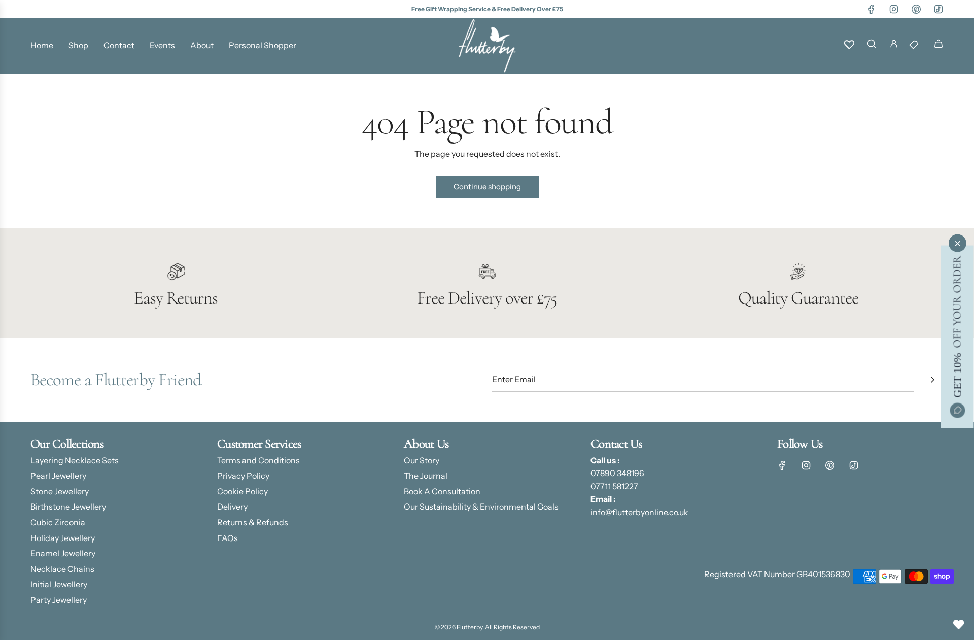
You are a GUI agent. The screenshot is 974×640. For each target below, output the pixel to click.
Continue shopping (487, 186)
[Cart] (938, 45)
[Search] (871, 45)
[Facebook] (871, 9)
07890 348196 (617, 473)
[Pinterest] (916, 9)
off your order (956, 326)
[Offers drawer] (916, 46)
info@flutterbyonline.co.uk (639, 512)
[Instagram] (894, 9)
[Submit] (932, 379)
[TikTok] (938, 9)
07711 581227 (614, 486)
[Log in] (894, 45)
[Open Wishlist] (959, 625)
